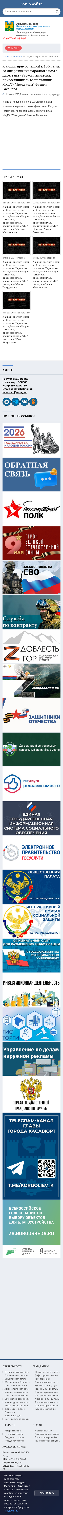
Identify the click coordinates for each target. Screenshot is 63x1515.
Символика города (14, 1434)
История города (13, 1430)
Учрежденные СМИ (44, 1430)
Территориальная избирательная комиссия (26, 1372)
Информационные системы (48, 1434)
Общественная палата (15, 1378)
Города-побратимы (14, 1440)
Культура (56, 94)
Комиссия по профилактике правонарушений (27, 1395)
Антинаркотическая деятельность (21, 1392)
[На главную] (28, 24)
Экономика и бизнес (15, 1409)
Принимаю (47, 1493)
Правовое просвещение (46, 1405)
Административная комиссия (19, 1388)
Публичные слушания (45, 1409)
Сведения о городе (14, 1437)
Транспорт (10, 1412)
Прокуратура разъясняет (47, 1395)
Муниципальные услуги (46, 1385)
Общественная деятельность (19, 1375)
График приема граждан (46, 1375)
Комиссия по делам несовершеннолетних (25, 1398)
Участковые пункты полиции (48, 1398)
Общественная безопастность (19, 1382)
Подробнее (11, 1510)
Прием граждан (42, 1378)
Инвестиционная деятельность (20, 1385)
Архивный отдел (13, 1415)
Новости (46, 94)
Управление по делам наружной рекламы (25, 1405)
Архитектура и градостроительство (22, 1402)
